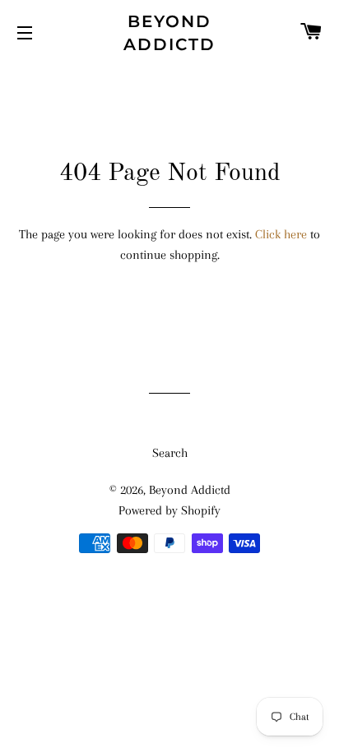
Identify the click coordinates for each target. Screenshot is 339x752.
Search (170, 452)
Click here (281, 234)
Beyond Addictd (169, 33)
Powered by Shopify (169, 510)
